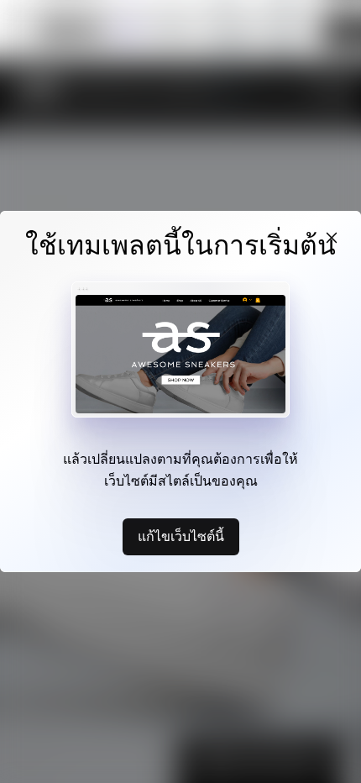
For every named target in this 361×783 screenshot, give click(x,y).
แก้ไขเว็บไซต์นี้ (181, 536)
